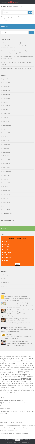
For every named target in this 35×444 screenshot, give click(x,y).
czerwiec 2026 (6, 83)
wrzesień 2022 (7, 125)
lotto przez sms (13, 374)
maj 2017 (5, 187)
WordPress (13, 442)
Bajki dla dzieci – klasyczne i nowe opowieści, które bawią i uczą (16, 403)
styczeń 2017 (6, 202)
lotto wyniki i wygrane (11, 377)
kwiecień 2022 (6, 133)
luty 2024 (5, 102)
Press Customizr (25, 442)
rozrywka (8, 383)
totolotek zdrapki (24, 383)
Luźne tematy (6, 282)
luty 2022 (5, 136)
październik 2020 (7, 171)
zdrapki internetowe (8, 390)
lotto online (13, 372)
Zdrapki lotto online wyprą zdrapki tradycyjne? (18, 303)
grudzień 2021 (6, 144)
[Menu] (33, 2)
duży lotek (28, 356)
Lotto (4, 279)
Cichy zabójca (9, 334)
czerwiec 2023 (6, 113)
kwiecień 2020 (6, 175)
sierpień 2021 (6, 156)
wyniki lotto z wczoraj (27, 385)
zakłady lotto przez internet (22, 388)
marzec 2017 (6, 194)
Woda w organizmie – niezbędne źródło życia (12, 406)
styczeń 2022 (6, 140)
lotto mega (4, 372)
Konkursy (5, 275)
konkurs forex (17, 363)
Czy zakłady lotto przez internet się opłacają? (15, 296)
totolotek (16, 383)
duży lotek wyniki (7, 359)
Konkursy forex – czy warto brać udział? (16, 327)
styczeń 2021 (6, 167)
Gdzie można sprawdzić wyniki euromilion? (17, 341)
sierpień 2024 (6, 94)
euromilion (3, 361)
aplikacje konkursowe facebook (9, 356)
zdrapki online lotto (11, 392)
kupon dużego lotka (8, 365)
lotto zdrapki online (25, 377)
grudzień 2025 (6, 86)
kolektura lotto (29, 361)
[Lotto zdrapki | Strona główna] (13, 2)
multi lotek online (7, 379)
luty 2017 (5, 198)
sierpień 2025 (6, 90)
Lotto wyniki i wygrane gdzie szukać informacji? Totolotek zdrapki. (17, 425)
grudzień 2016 (6, 206)
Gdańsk (19, 361)
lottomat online (27, 370)
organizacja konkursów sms (16, 382)
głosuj (17, 264)
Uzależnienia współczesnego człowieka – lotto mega (14, 428)
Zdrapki (5, 286)
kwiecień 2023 (6, 121)
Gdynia (23, 361)
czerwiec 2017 (6, 183)
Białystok (22, 356)
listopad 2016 (6, 210)
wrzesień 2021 (7, 152)
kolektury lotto (6, 363)
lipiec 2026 (5, 79)
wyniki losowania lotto (13, 385)
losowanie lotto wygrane (7, 368)
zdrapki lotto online (22, 390)
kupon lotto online (24, 365)
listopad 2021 (6, 148)
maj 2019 (5, 179)
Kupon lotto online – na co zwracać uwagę (11, 422)
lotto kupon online (14, 370)
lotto (28, 368)
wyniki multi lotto (7, 388)
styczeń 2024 (6, 106)
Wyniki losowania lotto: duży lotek (9, 431)
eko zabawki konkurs (23, 358)
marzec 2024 (6, 98)
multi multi (17, 379)
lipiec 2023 (5, 109)
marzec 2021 (6, 163)
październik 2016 (7, 213)
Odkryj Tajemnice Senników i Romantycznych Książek (17, 68)
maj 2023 (5, 117)
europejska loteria (12, 361)
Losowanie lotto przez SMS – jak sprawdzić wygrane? (14, 433)
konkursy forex (27, 363)
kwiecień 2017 (6, 190)
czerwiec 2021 (6, 160)
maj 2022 (5, 129)
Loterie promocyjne (21, 368)
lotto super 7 (23, 374)
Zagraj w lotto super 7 (5, 408)
